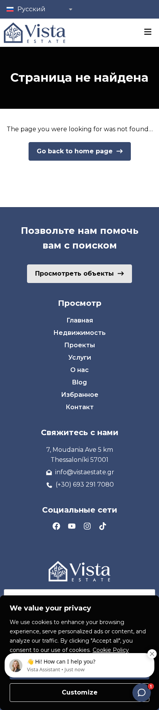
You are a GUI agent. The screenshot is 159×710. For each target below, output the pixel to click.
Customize (80, 692)
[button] (38, 9)
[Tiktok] (103, 526)
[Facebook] (56, 526)
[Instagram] (87, 526)
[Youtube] (72, 526)
